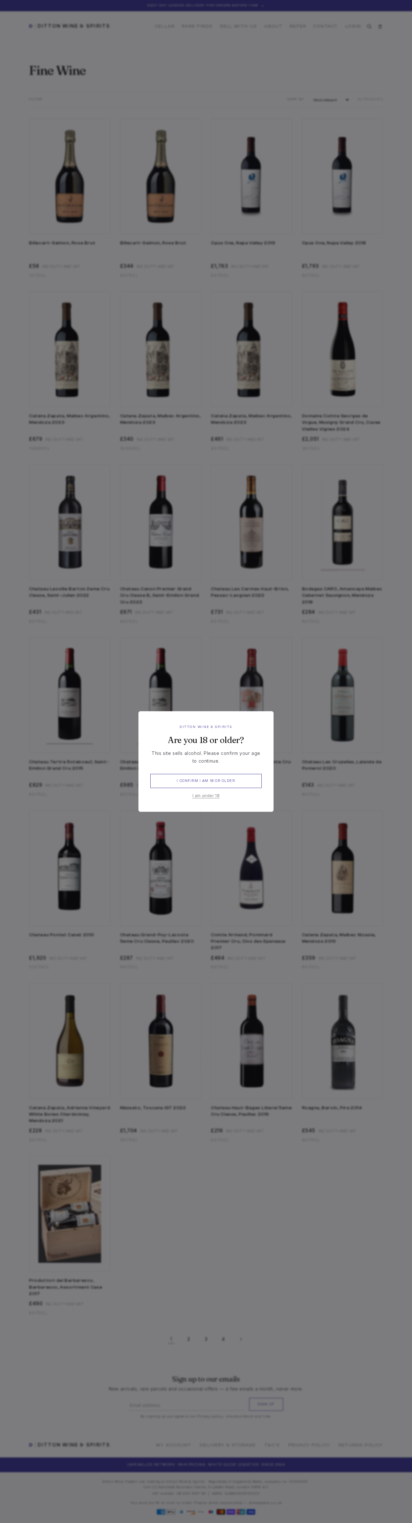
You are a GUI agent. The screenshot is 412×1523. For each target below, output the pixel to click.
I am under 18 (206, 795)
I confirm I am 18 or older (206, 781)
